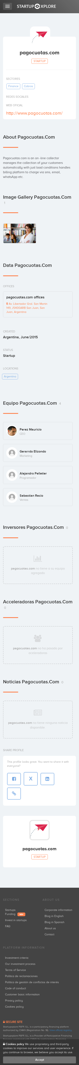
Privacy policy (14, 1000)
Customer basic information (22, 994)
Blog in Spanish (54, 922)
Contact (49, 934)
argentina (10, 376)
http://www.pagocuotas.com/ (34, 113)
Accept (39, 1060)
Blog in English (54, 916)
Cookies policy (14, 1006)
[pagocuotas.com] (19, 233)
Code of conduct (15, 988)
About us (50, 928)
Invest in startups (16, 920)
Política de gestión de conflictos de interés (32, 982)
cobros (28, 86)
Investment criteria (16, 957)
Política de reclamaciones (21, 976)
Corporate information (58, 910)
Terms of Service (15, 970)
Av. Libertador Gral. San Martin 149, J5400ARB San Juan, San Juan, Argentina (26, 307)
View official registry (60, 1030)
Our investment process (20, 963)
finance (13, 86)
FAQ (7, 926)
